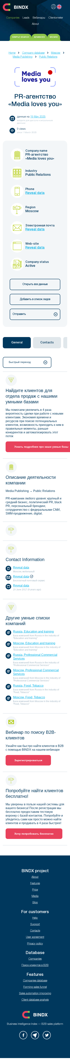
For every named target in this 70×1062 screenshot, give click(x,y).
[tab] (17, 342)
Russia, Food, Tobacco (28, 685)
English (59, 6)
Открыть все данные (35, 284)
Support (35, 924)
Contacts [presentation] (47, 342)
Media (35, 896)
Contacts (35, 931)
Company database (33, 53)
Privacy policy (35, 944)
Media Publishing (22, 57)
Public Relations (48, 57)
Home (12, 53)
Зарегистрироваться (28, 760)
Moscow (55, 53)
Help (35, 918)
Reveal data (35, 193)
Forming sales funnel (35, 987)
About (35, 877)
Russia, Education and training (33, 631)
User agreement (35, 937)
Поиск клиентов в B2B (35, 965)
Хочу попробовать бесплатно (34, 833)
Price (35, 890)
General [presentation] (17, 342)
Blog (35, 902)
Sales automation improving (35, 993)
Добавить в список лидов (35, 299)
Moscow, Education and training (34, 643)
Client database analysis (35, 1000)
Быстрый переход (20, 362)
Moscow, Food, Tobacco (29, 697)
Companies (35, 959)
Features (35, 883)
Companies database (35, 981)
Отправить (19, 314)
